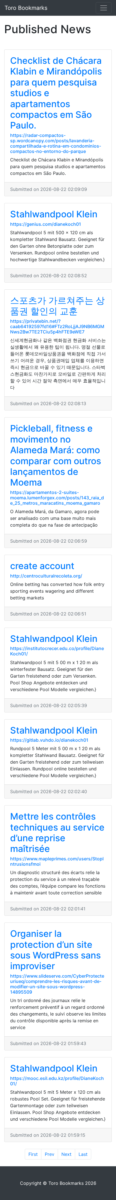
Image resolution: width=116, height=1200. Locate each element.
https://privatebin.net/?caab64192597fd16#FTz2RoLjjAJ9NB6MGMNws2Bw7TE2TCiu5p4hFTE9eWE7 (57, 326)
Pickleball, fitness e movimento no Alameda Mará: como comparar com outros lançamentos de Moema (55, 455)
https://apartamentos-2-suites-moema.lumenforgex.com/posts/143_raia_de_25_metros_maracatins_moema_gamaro (57, 498)
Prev (49, 1154)
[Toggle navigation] (103, 7)
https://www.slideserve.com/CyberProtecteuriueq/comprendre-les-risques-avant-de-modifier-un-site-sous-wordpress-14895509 (57, 984)
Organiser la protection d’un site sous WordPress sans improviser (55, 949)
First (33, 1154)
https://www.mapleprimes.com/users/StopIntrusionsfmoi (57, 861)
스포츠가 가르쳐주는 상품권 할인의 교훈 (57, 306)
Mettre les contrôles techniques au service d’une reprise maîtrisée (57, 832)
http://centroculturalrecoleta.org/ (46, 576)
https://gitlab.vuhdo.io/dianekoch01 (49, 740)
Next (66, 1154)
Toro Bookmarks (26, 7)
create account (42, 565)
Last (83, 1154)
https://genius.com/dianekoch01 (45, 224)
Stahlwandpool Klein (53, 214)
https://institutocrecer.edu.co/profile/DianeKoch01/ (57, 651)
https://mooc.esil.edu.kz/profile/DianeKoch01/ (57, 1080)
